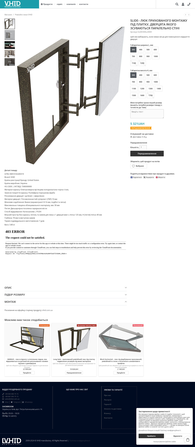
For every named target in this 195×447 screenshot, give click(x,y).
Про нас (107, 395)
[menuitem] (185, 14)
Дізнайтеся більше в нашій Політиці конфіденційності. (160, 430)
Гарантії (107, 404)
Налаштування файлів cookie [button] (164, 441)
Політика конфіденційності (79, 440)
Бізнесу (107, 413)
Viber (7, 402)
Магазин (8, 14)
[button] (138, 166)
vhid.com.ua (47, 310)
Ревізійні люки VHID (23, 14)
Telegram (16, 402)
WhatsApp (29, 402)
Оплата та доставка (112, 409)
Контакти (108, 418)
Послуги (107, 400)
